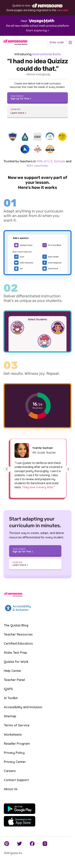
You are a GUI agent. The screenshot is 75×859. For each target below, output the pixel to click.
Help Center (12, 671)
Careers (10, 771)
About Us (10, 789)
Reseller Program (17, 744)
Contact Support (16, 780)
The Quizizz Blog (16, 625)
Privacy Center (15, 762)
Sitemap (10, 716)
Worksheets (13, 734)
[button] (7, 469)
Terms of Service (16, 725)
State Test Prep (15, 653)
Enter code (57, 42)
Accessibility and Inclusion (23, 707)
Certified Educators (18, 643)
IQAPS (8, 689)
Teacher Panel (14, 680)
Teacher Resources (18, 634)
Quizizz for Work (16, 662)
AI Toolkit (11, 698)
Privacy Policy (14, 753)
